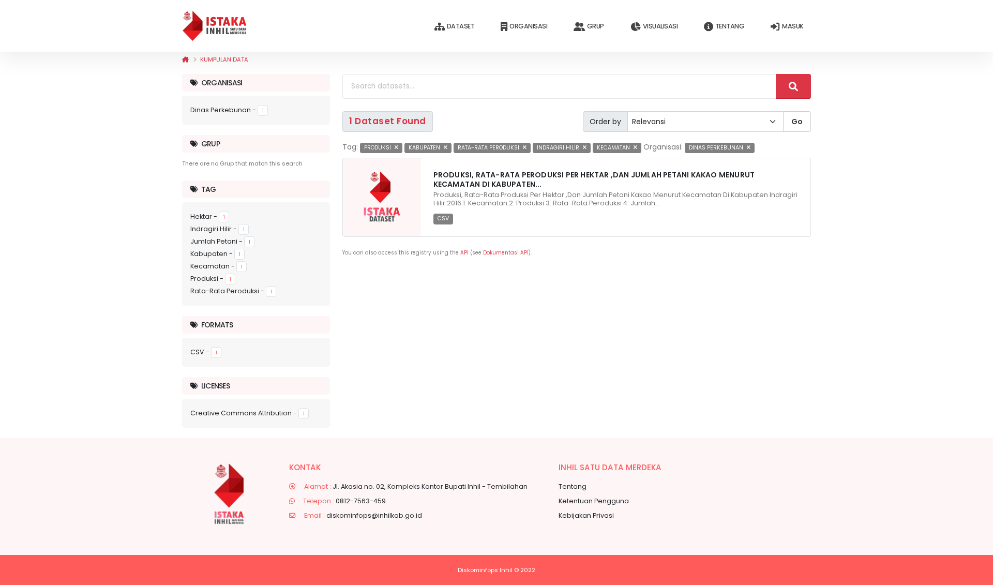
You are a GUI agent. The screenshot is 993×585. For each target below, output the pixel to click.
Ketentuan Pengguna (594, 501)
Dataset (461, 26)
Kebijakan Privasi (586, 515)
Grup (595, 26)
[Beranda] (185, 59)
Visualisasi (660, 26)
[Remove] (396, 148)
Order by (605, 121)
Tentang (730, 26)
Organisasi (528, 26)
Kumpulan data (224, 59)
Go (797, 121)
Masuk (793, 26)
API (464, 252)
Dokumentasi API (506, 252)
